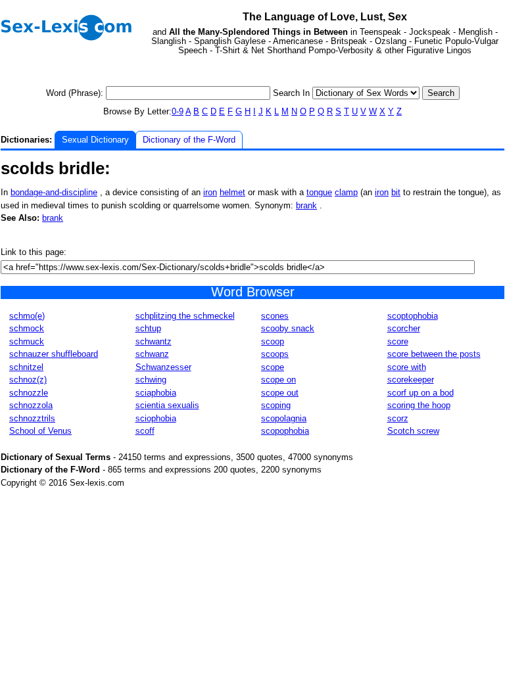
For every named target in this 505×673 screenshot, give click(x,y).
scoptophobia (412, 316)
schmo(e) (27, 316)
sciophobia (155, 418)
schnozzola (31, 405)
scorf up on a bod (420, 393)
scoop (272, 341)
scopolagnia (283, 418)
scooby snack (287, 328)
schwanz (152, 354)
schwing (150, 379)
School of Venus (40, 431)
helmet (232, 192)
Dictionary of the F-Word (189, 140)
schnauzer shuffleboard (53, 354)
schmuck (26, 341)
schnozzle (28, 393)
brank (306, 205)
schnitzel (26, 367)
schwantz (153, 341)
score (397, 341)
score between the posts (434, 354)
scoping (276, 405)
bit (395, 192)
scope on (278, 379)
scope (272, 367)
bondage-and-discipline (54, 192)
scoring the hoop (418, 405)
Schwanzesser (163, 367)
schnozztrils (32, 418)
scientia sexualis (167, 405)
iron (210, 192)
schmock (26, 328)
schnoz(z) (28, 379)
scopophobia (285, 431)
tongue (319, 192)
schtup (148, 328)
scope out (280, 393)
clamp (346, 192)
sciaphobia (155, 393)
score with (406, 367)
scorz (397, 418)
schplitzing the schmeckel (185, 316)
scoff (145, 431)
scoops (275, 354)
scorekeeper (410, 379)
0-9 (177, 111)
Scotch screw (413, 431)
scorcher (403, 328)
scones (275, 316)
